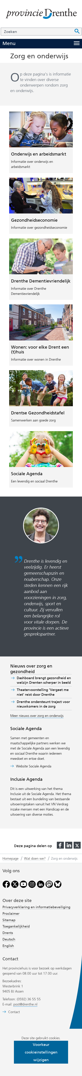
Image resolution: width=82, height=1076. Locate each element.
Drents (7, 933)
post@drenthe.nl (25, 1004)
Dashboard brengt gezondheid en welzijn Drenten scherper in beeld (44, 680)
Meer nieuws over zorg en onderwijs (37, 716)
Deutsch (8, 939)
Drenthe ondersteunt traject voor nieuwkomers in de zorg (43, 704)
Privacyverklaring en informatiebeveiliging (36, 907)
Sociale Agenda (27, 473)
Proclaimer (10, 914)
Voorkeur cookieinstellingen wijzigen (41, 1052)
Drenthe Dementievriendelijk (41, 281)
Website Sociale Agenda (33, 766)
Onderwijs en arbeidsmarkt (38, 154)
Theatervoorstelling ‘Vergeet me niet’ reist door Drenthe (43, 692)
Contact (14, 1012)
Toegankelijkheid (16, 926)
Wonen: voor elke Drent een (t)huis (40, 349)
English (8, 946)
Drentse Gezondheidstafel (37, 413)
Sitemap (8, 920)
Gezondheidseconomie (34, 220)
